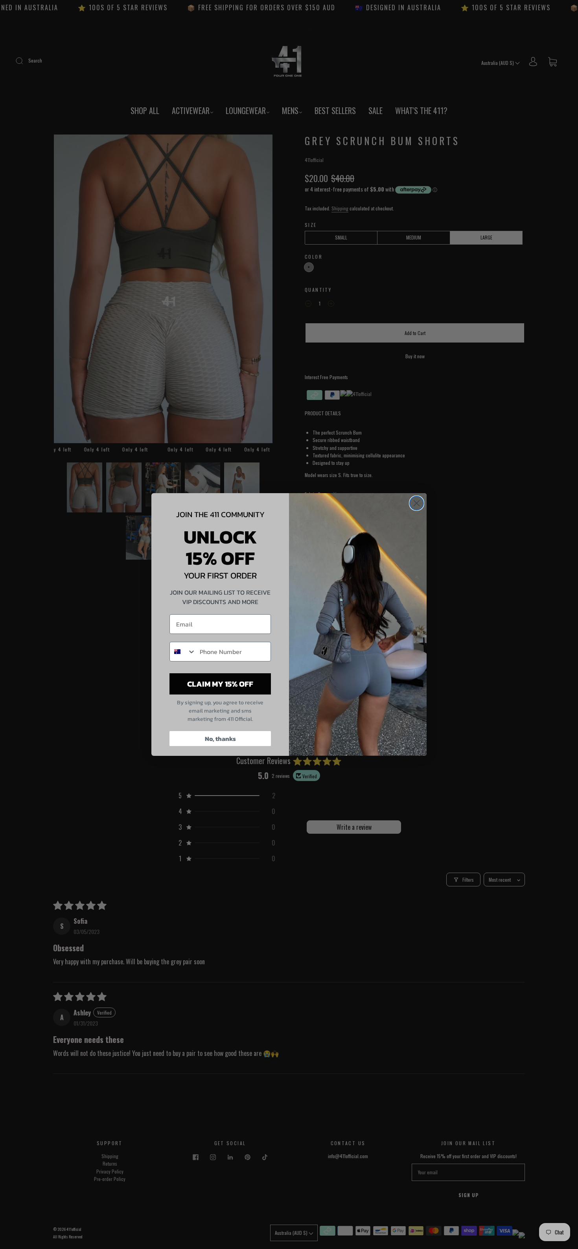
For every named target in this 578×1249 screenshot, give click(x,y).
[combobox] (183, 651)
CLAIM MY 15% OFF (220, 684)
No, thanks (220, 738)
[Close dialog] (416, 503)
